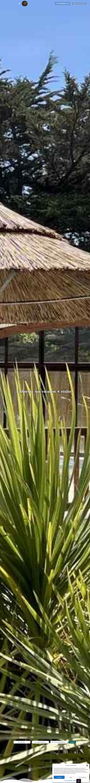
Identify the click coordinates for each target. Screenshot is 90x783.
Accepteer (59, 777)
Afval (71, 777)
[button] (87, 765)
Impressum (75, 780)
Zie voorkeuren (82, 777)
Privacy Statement (68, 780)
